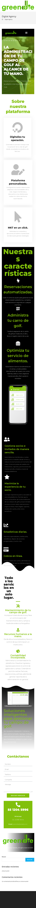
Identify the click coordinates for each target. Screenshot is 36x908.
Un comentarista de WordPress (10, 881)
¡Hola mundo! (5, 871)
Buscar (4, 857)
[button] (26, 32)
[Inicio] (2, 19)
